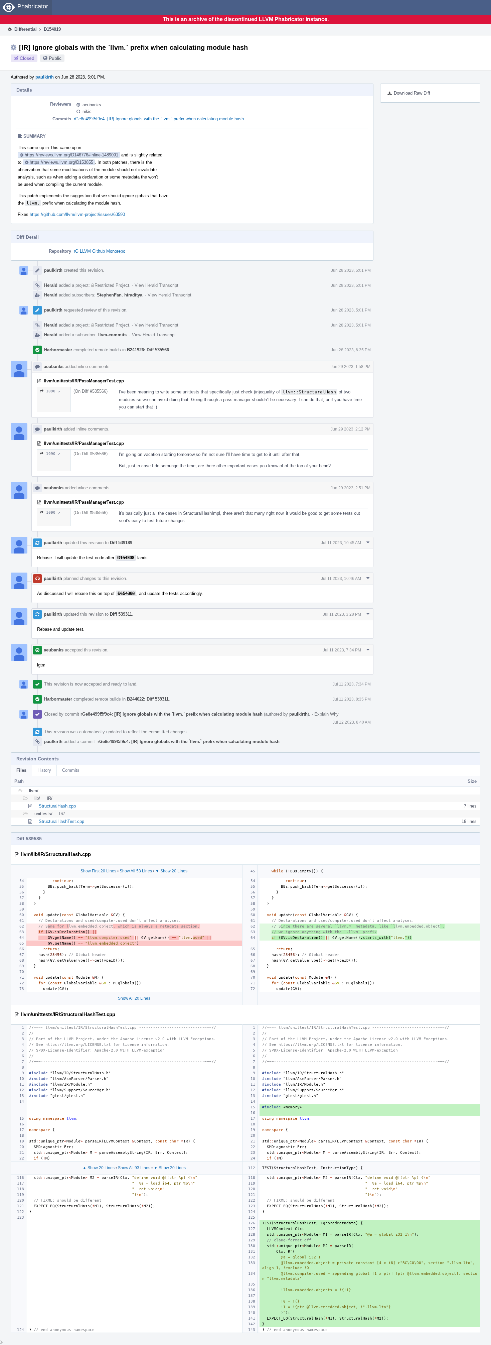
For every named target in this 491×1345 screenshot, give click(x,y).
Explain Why (326, 714)
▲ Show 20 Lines (99, 1168)
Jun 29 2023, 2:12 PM (350, 429)
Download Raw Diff (412, 93)
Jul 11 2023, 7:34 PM (342, 650)
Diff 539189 (121, 542)
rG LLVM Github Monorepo (99, 251)
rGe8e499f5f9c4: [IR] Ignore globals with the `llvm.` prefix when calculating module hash (159, 118)
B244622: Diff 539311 (148, 699)
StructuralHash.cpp (57, 806)
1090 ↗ (53, 391)
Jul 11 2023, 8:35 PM (352, 699)
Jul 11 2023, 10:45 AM (341, 542)
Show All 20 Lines (134, 998)
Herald (50, 285)
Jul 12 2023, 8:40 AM (352, 722)
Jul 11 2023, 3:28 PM (342, 614)
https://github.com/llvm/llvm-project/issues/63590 (77, 214)
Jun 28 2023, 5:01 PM (351, 270)
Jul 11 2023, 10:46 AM (341, 578)
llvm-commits (112, 334)
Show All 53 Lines (136, 871)
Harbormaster (58, 349)
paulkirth (44, 77)
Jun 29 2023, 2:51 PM (350, 488)
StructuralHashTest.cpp (61, 821)
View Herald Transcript (156, 285)
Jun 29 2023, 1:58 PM (350, 366)
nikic (87, 111)
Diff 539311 (121, 614)
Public (55, 58)
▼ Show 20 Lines (171, 871)
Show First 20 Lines (98, 871)
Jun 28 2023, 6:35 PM (351, 350)
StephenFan (109, 294)
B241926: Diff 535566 (148, 349)
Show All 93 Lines (134, 1168)
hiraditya (133, 294)
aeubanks (92, 104)
